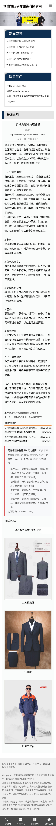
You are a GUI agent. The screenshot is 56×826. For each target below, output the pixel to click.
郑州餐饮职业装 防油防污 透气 (20, 41)
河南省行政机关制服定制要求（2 (21, 65)
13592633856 (25, 511)
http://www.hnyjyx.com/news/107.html (27, 134)
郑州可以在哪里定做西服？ (19, 59)
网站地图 (6, 767)
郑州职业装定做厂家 (41, 801)
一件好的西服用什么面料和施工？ (27, 417)
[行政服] (28, 640)
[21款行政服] (28, 569)
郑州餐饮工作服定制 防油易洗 (20, 47)
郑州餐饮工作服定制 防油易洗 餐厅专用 (20, 432)
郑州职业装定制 (38, 805)
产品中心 (37, 764)
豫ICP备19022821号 (24, 779)
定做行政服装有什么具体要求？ (26, 412)
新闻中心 (27, 764)
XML (14, 767)
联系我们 (47, 764)
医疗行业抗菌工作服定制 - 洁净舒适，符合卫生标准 (20, 437)
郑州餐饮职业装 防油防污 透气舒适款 (20, 428)
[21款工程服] (28, 712)
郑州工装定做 (25, 801)
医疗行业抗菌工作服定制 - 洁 (19, 53)
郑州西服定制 (33, 809)
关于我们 (16, 764)
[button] (4, 19)
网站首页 (6, 764)
